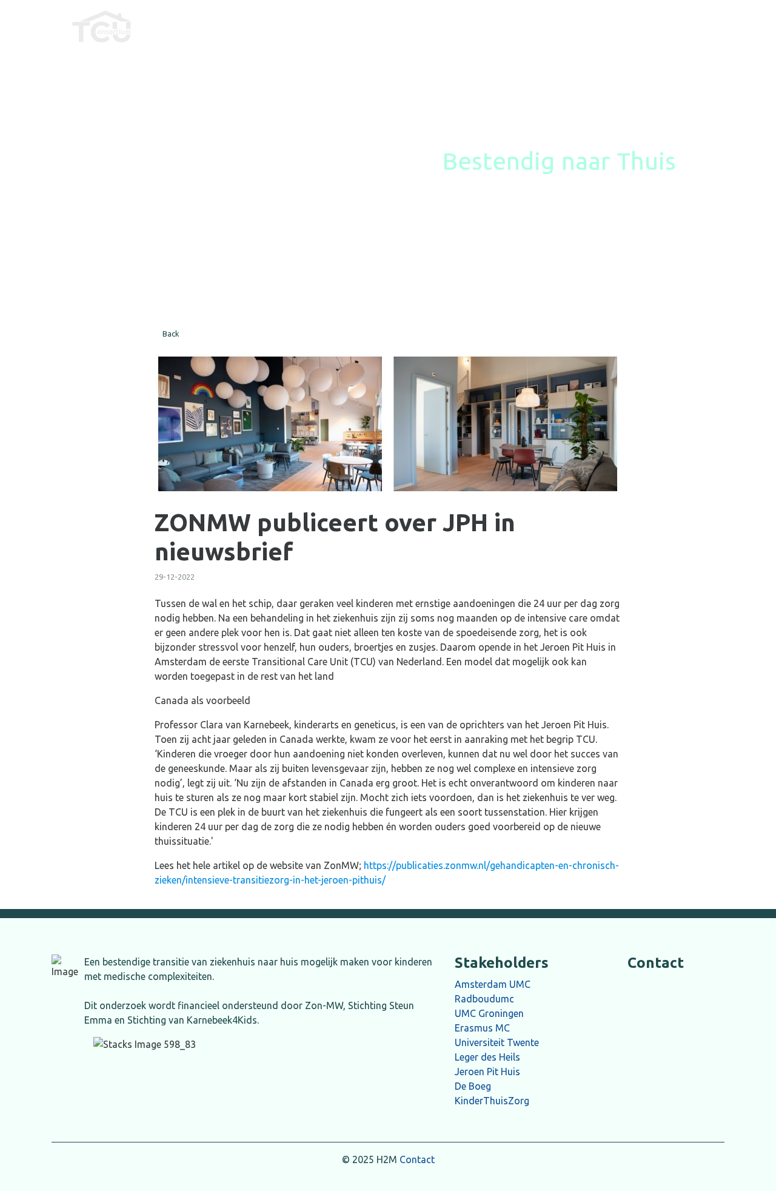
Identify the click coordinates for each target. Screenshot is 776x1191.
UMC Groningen (489, 1013)
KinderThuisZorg (492, 1100)
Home (300, 26)
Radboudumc (484, 998)
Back (170, 333)
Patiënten (490, 26)
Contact (417, 1159)
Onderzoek (420, 26)
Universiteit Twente (497, 1042)
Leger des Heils (487, 1057)
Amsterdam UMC (492, 984)
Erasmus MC (482, 1027)
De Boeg (473, 1086)
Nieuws (354, 26)
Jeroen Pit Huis (487, 1071)
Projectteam (563, 26)
